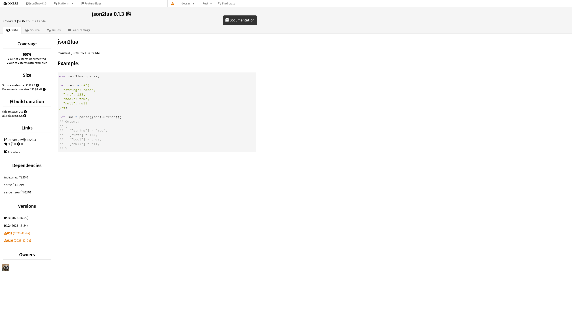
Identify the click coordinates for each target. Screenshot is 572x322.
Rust (205, 3)
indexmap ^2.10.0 (16, 177)
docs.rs (186, 3)
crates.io (13, 152)
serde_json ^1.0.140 (17, 192)
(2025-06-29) (16, 218)
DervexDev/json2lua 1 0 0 (21, 142)
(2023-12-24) (16, 226)
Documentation (241, 20)
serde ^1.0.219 (14, 185)
